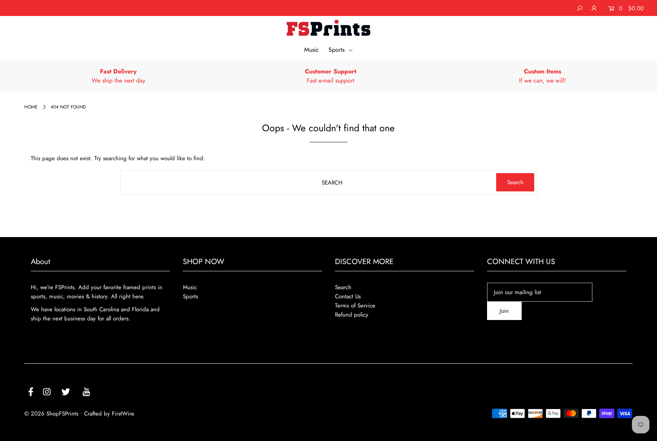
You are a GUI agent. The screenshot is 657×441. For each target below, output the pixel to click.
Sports (337, 49)
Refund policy (351, 314)
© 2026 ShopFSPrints (51, 413)
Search (343, 287)
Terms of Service (355, 305)
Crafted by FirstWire (109, 413)
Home (31, 106)
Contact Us (348, 296)
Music (311, 49)
